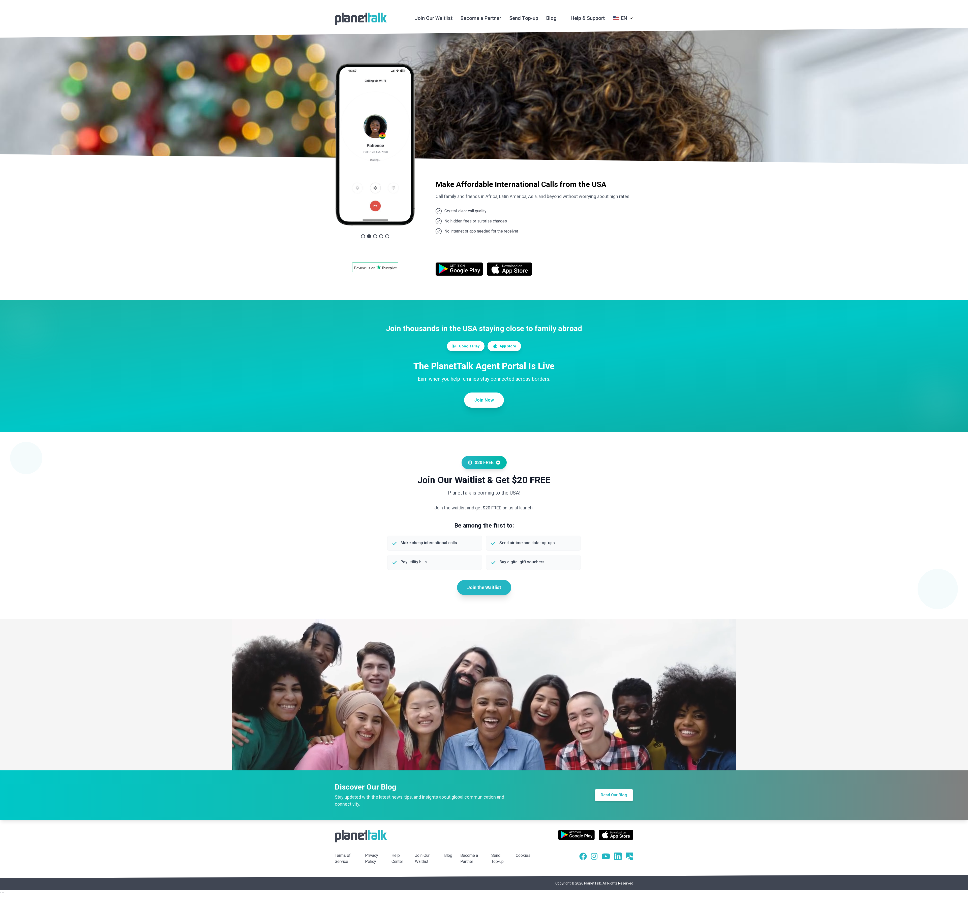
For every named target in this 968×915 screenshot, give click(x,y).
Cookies (523, 855)
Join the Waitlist (484, 587)
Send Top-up (523, 18)
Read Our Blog (614, 795)
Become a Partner (481, 18)
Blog (551, 18)
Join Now (484, 400)
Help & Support (588, 18)
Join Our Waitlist (433, 18)
